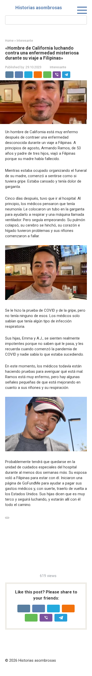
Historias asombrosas (38, 7)
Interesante (58, 67)
